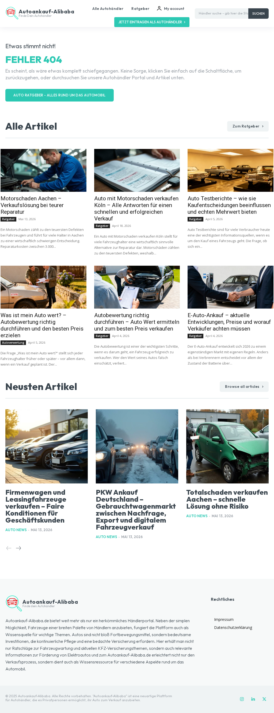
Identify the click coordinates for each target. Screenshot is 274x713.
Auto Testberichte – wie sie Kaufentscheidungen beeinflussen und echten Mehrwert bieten (229, 205)
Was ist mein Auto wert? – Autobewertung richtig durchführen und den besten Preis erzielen (42, 325)
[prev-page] (9, 548)
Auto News (16, 530)
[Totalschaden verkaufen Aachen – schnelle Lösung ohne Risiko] (227, 446)
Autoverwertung (13, 342)
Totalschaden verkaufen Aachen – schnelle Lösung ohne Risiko (227, 499)
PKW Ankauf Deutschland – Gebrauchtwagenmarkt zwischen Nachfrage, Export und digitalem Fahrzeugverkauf (136, 509)
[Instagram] (242, 699)
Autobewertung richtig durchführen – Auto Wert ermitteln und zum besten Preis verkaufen (136, 322)
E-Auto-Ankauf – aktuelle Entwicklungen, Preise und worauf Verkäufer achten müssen (229, 322)
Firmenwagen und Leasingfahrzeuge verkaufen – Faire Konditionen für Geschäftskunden (35, 506)
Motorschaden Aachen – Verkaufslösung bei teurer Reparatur (32, 205)
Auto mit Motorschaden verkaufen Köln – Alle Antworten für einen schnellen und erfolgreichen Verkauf (136, 208)
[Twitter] (264, 699)
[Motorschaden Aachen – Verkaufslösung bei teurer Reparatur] (43, 170)
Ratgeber (8, 219)
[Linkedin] (253, 699)
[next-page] (18, 548)
